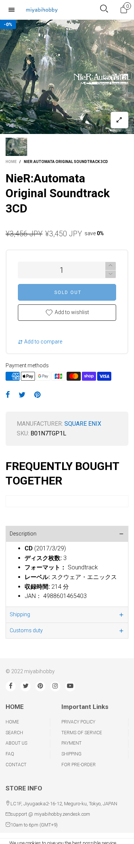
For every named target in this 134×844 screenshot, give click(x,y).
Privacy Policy (78, 722)
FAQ (10, 754)
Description (23, 534)
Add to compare (42, 342)
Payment (71, 743)
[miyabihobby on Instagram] (55, 686)
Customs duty (26, 630)
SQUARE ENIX (82, 423)
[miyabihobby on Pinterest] (40, 686)
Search (14, 732)
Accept (108, 834)
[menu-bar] (13, 10)
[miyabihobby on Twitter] (25, 686)
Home (12, 722)
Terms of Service (81, 732)
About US (16, 743)
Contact (16, 764)
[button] (110, 274)
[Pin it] (37, 395)
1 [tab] (67, 128)
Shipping (20, 614)
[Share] (8, 395)
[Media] (119, 120)
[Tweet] (22, 395)
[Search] (104, 9)
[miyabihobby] (41, 9)
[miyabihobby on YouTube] (70, 686)
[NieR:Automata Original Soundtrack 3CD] (67, 77)
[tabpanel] (67, 77)
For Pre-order (78, 764)
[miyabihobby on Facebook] (11, 686)
